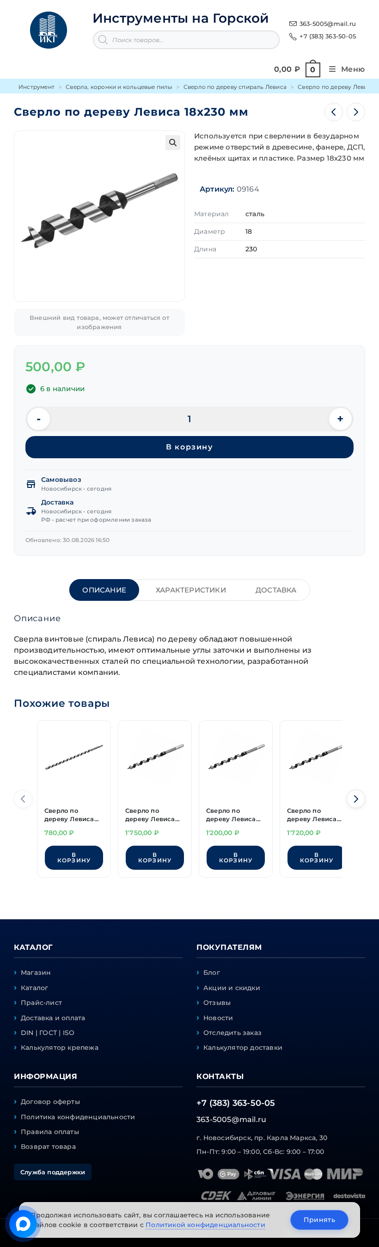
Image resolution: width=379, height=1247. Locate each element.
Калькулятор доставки (242, 1047)
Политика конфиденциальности (78, 1117)
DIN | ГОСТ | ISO (47, 1033)
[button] (172, 142)
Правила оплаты (50, 1132)
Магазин (36, 972)
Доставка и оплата (53, 1018)
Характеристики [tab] (191, 590)
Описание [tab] (104, 590)
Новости (218, 1018)
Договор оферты (50, 1101)
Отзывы (217, 1002)
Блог (211, 972)
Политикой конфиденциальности (205, 1225)
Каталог (34, 988)
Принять (319, 1220)
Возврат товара (48, 1146)
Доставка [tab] (276, 590)
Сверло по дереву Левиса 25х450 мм (312, 815)
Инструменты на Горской (180, 18)
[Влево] (23, 799)
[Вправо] (356, 799)
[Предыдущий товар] (333, 112)
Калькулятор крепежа (59, 1047)
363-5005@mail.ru (328, 23)
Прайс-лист (41, 1002)
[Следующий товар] (356, 112)
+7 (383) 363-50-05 (328, 36)
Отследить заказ (232, 1033)
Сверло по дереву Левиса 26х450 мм (150, 815)
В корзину (189, 447)
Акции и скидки (231, 988)
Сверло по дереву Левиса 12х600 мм (69, 815)
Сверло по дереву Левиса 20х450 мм (231, 815)
